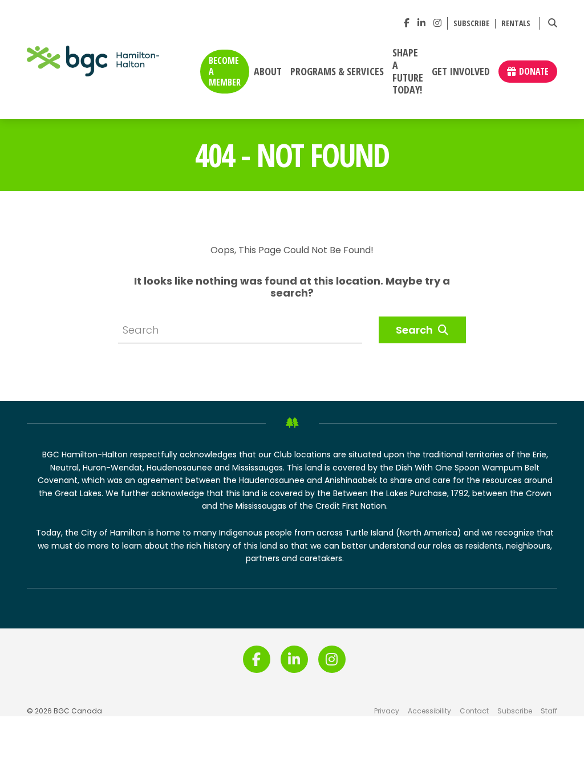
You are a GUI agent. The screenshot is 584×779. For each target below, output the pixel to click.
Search (415, 330)
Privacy (386, 711)
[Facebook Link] (406, 23)
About (268, 72)
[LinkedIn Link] (421, 23)
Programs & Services (337, 72)
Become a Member (225, 71)
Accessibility (429, 711)
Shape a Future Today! (407, 71)
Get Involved (461, 72)
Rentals (515, 24)
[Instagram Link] (437, 23)
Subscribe (471, 24)
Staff (549, 711)
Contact (474, 711)
